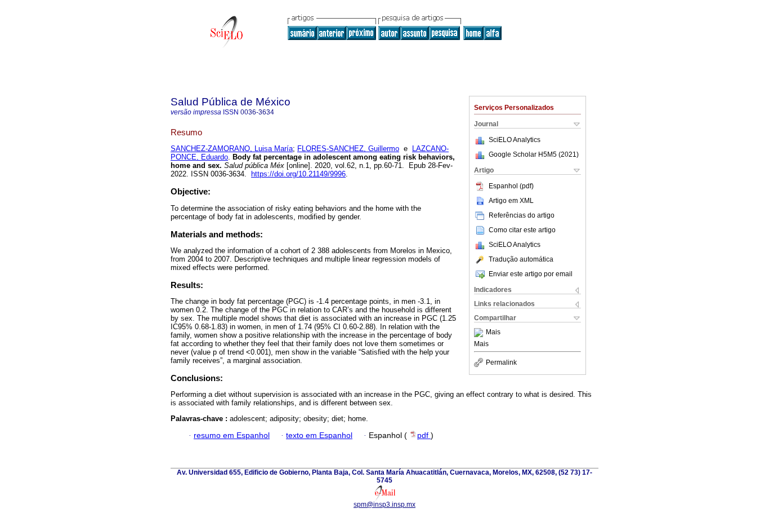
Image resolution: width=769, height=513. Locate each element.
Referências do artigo (522, 215)
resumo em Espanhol (232, 435)
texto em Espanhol (319, 435)
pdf (424, 435)
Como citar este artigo (522, 230)
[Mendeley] (480, 333)
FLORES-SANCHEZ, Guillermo (348, 148)
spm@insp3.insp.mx (384, 504)
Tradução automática (521, 259)
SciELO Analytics (514, 140)
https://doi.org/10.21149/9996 (298, 174)
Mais (493, 333)
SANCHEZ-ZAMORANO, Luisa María (232, 148)
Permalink (501, 362)
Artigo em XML (511, 201)
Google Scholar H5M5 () (534, 154)
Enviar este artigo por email (531, 274)
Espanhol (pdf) (511, 186)
